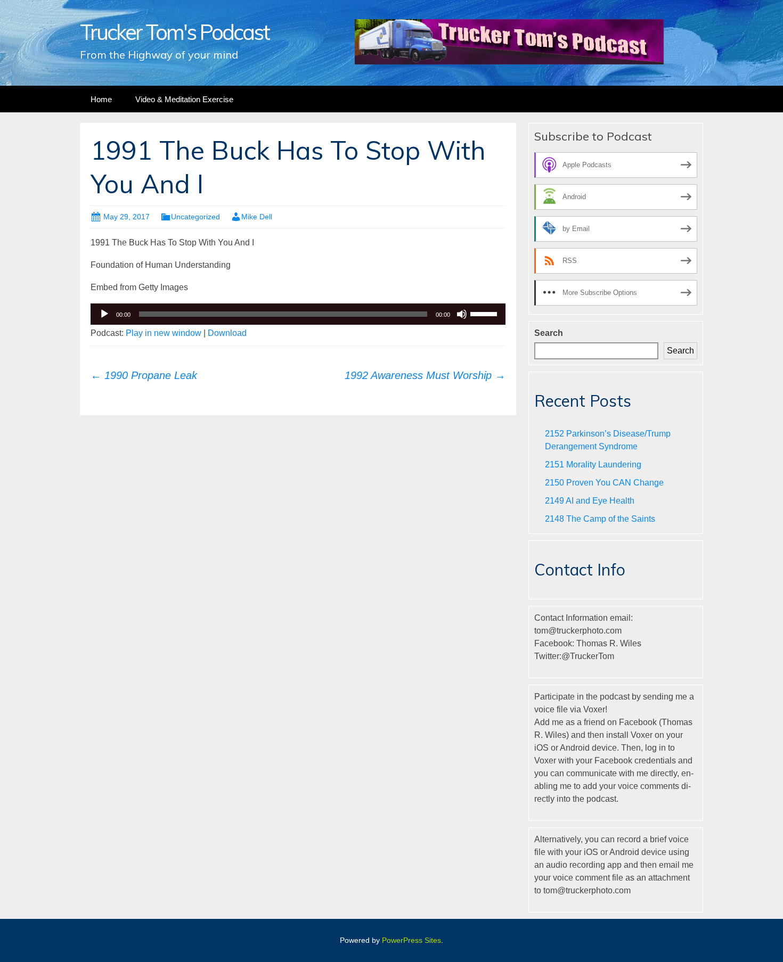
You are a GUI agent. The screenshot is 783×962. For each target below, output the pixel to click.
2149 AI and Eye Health (589, 500)
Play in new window (163, 333)
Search (548, 333)
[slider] (485, 313)
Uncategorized (195, 216)
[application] (298, 314)
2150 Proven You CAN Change (604, 482)
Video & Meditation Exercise (184, 99)
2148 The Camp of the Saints (600, 518)
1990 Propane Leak (144, 375)
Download (227, 333)
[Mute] (461, 314)
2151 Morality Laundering (593, 464)
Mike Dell (256, 216)
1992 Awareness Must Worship (425, 375)
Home (101, 99)
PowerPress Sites (411, 940)
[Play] (104, 314)
